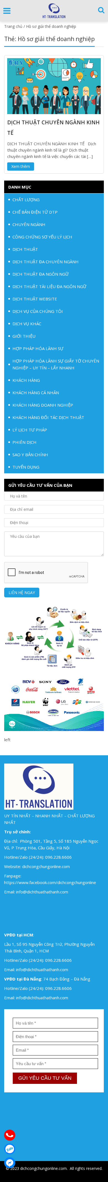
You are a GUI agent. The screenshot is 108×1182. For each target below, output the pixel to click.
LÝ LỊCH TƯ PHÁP (29, 429)
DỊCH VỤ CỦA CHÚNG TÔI (37, 311)
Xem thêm (20, 166)
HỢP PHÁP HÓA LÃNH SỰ (37, 348)
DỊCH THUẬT (25, 249)
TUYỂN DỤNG (25, 467)
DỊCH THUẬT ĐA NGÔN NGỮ (40, 274)
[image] (54, 85)
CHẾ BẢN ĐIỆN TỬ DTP (35, 212)
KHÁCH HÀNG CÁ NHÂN (35, 392)
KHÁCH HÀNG (26, 380)
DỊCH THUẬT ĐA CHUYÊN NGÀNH (45, 261)
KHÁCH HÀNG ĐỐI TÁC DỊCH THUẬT (48, 417)
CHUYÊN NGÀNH (28, 224)
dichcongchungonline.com (46, 866)
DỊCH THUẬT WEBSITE (34, 299)
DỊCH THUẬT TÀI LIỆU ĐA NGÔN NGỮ (49, 286)
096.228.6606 (58, 857)
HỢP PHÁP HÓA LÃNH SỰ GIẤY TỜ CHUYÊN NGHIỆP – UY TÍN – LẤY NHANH (55, 364)
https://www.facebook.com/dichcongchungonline (50, 882)
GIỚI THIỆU (23, 336)
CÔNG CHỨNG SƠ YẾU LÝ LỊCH (42, 237)
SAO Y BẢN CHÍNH (30, 454)
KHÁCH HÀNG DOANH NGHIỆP (42, 405)
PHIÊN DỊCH (24, 442)
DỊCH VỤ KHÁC (26, 323)
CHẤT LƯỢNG (26, 199)
